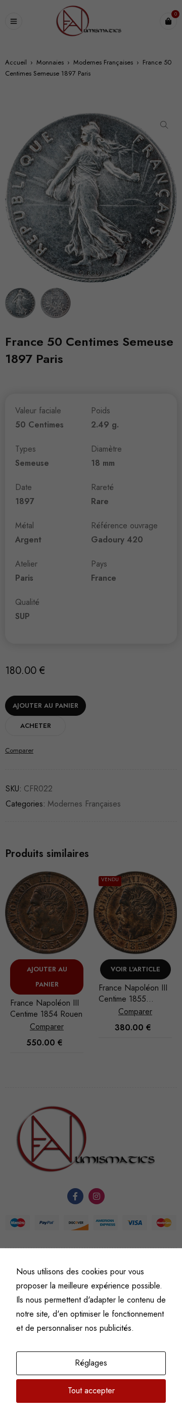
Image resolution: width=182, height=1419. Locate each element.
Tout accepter (91, 1390)
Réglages (91, 1363)
